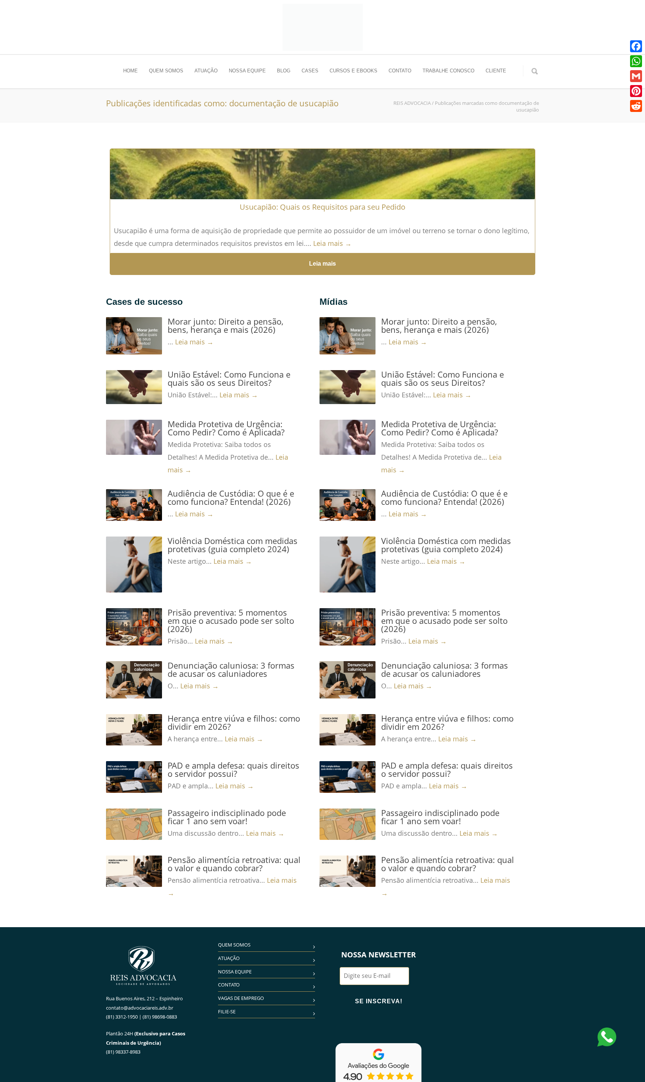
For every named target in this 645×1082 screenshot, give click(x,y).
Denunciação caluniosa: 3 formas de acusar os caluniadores (231, 669)
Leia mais (322, 263)
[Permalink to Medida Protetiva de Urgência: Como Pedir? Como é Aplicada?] (134, 437)
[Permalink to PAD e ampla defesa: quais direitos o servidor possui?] (134, 776)
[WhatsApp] (636, 61)
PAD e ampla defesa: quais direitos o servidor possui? (233, 769)
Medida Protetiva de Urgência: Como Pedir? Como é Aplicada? (226, 428)
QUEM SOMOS (166, 71)
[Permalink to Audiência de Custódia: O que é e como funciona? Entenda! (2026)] (134, 504)
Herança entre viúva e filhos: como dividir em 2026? (234, 722)
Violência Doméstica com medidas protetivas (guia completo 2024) (232, 544)
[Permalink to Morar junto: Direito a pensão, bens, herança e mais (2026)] (134, 335)
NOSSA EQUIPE (247, 71)
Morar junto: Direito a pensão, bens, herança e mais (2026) (225, 325)
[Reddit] (636, 105)
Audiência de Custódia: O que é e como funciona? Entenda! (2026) (231, 497)
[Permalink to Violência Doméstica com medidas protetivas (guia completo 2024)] (134, 564)
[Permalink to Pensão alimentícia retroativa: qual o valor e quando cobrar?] (134, 871)
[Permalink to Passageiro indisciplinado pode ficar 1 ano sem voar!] (134, 824)
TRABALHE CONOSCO (448, 71)
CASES (310, 71)
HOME (130, 71)
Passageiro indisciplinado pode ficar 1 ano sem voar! (227, 816)
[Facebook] (636, 46)
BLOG (283, 71)
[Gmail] (636, 76)
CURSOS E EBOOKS (353, 71)
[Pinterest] (636, 91)
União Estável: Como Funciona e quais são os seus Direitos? (229, 378)
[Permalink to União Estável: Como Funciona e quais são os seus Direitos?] (134, 387)
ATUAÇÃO (206, 71)
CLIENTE (496, 71)
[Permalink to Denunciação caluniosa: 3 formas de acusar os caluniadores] (134, 679)
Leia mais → (332, 243)
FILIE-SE (227, 1011)
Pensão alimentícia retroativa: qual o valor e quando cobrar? (234, 863)
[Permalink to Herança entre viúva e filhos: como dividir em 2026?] (134, 729)
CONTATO (400, 71)
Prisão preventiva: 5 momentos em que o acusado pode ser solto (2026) (231, 620)
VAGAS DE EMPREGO (241, 998)
